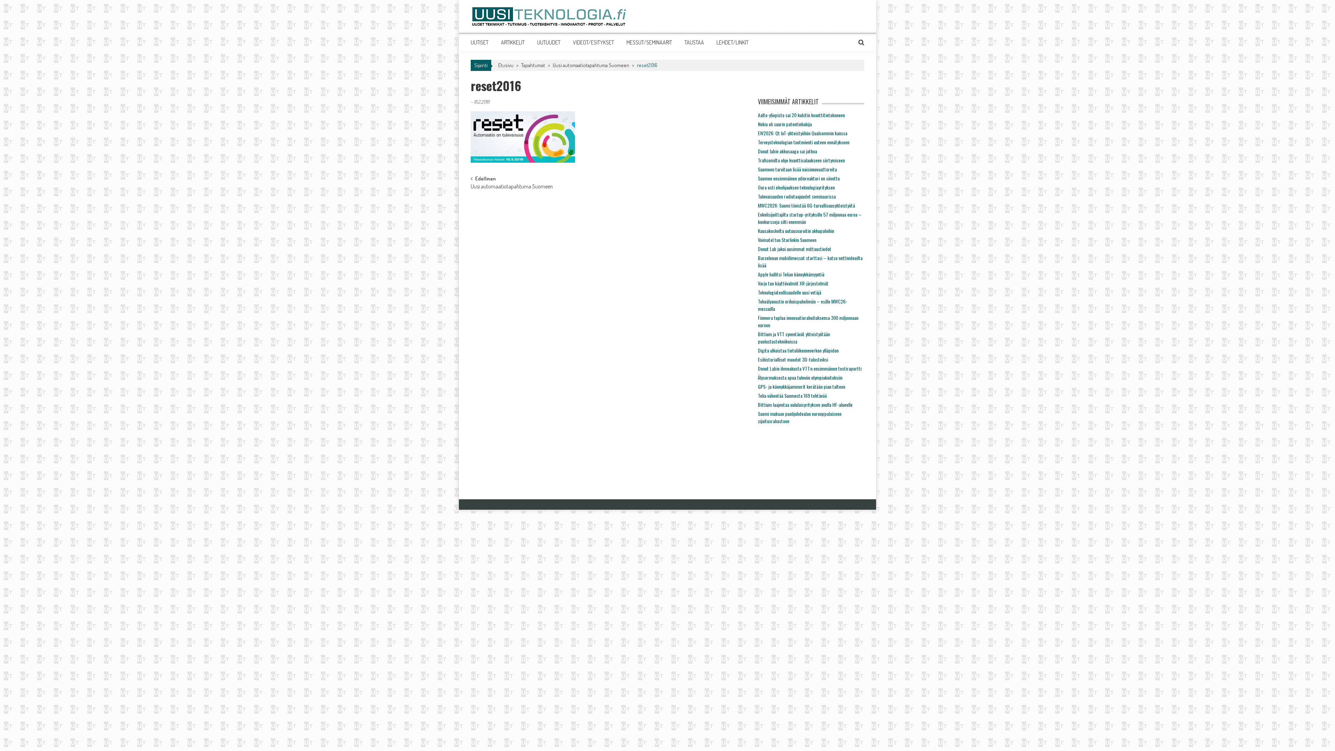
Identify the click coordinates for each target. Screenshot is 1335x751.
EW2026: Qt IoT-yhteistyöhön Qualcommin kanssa (802, 133)
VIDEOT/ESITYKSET (593, 42)
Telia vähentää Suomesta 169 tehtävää (792, 395)
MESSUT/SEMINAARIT (649, 42)
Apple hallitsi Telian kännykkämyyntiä (791, 274)
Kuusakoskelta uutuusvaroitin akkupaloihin (796, 230)
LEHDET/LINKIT (733, 42)
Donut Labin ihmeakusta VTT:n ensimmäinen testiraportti (809, 368)
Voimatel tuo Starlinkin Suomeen (787, 239)
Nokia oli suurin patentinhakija (785, 124)
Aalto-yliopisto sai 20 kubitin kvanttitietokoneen (801, 115)
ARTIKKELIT (513, 42)
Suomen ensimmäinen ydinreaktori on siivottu (799, 178)
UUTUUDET (548, 42)
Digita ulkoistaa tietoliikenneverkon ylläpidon (798, 350)
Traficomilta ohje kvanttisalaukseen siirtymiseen (801, 160)
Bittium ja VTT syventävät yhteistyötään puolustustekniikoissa (794, 337)
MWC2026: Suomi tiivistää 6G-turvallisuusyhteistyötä (806, 205)
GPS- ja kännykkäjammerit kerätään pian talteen (801, 386)
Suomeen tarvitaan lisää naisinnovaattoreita (797, 169)
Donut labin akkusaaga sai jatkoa (787, 151)
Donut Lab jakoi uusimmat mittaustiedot (794, 248)
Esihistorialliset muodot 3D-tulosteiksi (793, 359)
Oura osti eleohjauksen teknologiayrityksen (796, 187)
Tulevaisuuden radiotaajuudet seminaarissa (797, 196)
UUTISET (479, 42)
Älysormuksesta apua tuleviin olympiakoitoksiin (800, 377)
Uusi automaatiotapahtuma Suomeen (591, 65)
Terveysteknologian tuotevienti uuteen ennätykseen (803, 142)
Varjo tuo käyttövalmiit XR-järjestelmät (793, 283)
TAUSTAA (694, 42)
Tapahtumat (533, 65)
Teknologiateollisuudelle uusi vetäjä (789, 292)
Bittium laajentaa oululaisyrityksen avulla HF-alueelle (805, 404)
